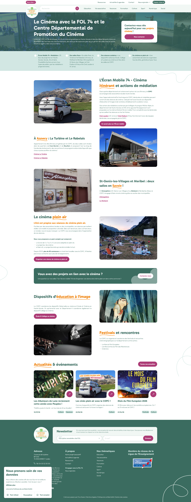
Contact (131, 2)
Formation (100, 464)
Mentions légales (91, 497)
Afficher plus (10, 485)
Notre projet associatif (73, 454)
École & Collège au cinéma (45, 316)
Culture (99, 467)
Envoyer (148, 438)
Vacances (100, 460)
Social (99, 476)
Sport (99, 470)
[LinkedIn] (53, 488)
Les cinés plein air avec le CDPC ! (93, 400)
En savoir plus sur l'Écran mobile (113, 124)
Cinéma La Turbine (40, 154)
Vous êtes (30, 2)
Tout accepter (45, 495)
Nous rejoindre (143, 2)
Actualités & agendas (117, 2)
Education (100, 454)
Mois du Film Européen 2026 (132, 400)
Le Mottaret (103, 201)
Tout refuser (14, 495)
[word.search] (77, 8)
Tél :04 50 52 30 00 (43, 464)
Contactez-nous (145, 276)
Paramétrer (27, 495)
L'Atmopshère (104, 197)
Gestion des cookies (121, 497)
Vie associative (102, 457)
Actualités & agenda (72, 457)
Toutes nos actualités (147, 364)
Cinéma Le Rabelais (41, 158)
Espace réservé (158, 2)
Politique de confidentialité (106, 497)
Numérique (100, 473)
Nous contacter (139, 37)
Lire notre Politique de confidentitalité (19, 489)
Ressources (102, 2)
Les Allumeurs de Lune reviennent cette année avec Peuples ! (52, 402)
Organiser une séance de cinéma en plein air (51, 259)
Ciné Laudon (103, 116)
